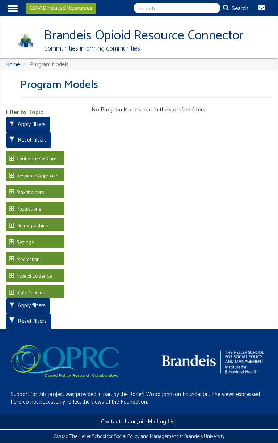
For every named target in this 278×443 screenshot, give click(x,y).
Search (239, 8)
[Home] (23, 40)
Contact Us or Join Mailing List (139, 422)
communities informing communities (92, 48)
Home (13, 64)
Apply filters (31, 124)
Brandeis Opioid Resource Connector (143, 35)
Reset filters (31, 140)
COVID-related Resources (61, 8)
